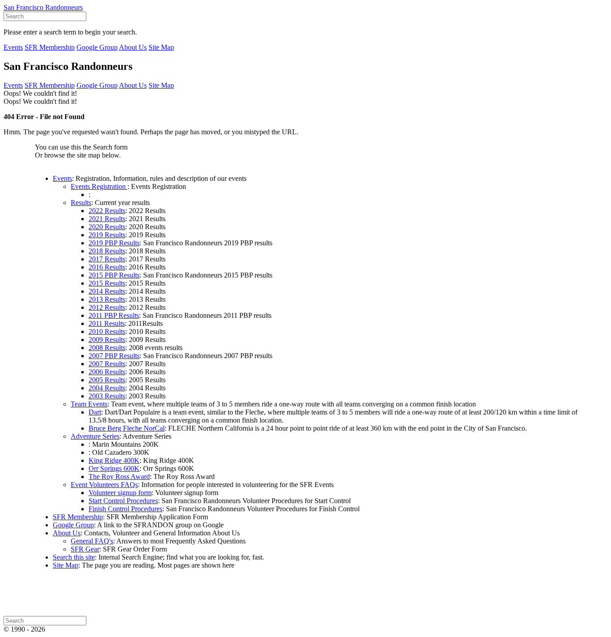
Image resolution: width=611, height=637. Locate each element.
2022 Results (107, 210)
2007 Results (107, 364)
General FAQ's (92, 541)
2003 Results (107, 396)
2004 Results (107, 388)
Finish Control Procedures (125, 509)
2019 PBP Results (114, 243)
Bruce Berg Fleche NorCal (127, 428)
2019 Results (107, 235)
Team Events (89, 404)
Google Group (97, 47)
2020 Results (107, 227)
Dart (95, 412)
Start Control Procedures (123, 500)
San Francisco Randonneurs (43, 7)
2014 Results (107, 291)
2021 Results (107, 218)
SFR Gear (85, 549)
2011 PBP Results (114, 315)
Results (81, 202)
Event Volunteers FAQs (104, 484)
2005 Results (107, 380)
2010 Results (107, 331)
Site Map (161, 47)
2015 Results (107, 283)
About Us (133, 47)
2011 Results (107, 323)
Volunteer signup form (120, 492)
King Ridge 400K (114, 460)
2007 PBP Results (114, 355)
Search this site (74, 557)
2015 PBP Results (114, 275)
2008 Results (107, 347)
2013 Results (107, 299)
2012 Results (107, 307)
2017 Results (107, 259)
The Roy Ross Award (119, 476)
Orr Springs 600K (114, 468)
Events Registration (99, 186)
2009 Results (107, 339)
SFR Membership (50, 47)
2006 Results (107, 372)
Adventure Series (95, 436)
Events (13, 47)
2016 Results (107, 267)
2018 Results (107, 251)
